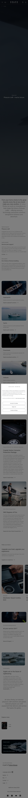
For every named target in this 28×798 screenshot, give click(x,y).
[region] (14, 399)
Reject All (14, 406)
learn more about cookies (20, 398)
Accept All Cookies (14, 403)
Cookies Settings (14, 410)
